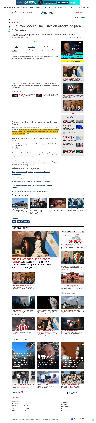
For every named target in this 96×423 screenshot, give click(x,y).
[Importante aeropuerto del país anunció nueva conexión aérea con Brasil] (20, 207)
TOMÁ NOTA (15, 206)
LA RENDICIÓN (66, 120)
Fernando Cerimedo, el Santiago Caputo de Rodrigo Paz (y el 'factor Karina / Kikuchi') (47, 362)
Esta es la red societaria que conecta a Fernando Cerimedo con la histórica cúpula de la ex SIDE (23, 288)
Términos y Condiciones (16, 417)
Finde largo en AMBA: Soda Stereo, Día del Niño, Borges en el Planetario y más (76, 210)
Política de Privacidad (24, 417)
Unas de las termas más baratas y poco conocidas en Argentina (31, 182)
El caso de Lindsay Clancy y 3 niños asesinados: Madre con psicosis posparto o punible (73, 362)
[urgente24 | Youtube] (82, 17)
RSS (62, 408)
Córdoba (14, 51)
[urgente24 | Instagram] (79, 17)
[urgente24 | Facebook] (75, 17)
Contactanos (64, 404)
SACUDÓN (65, 143)
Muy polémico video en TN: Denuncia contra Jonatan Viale (69, 152)
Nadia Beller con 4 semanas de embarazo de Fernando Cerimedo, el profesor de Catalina (48, 386)
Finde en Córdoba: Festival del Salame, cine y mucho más (57, 210)
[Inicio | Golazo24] (84, 17)
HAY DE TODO (34, 206)
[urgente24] (17, 394)
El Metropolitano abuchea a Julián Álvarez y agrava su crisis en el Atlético (22, 332)
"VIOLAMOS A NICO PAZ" (69, 150)
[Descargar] (9, 29)
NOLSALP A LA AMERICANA (44, 310)
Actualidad (17, 7)
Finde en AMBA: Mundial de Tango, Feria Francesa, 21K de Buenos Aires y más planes (27, 95)
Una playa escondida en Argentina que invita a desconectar (30, 191)
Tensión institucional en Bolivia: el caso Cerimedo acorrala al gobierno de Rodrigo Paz (71, 267)
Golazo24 (73, 7)
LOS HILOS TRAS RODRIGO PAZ (20, 286)
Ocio (44, 7)
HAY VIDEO (15, 331)
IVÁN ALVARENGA (71, 132)
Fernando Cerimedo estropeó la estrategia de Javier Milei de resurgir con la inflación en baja (72, 247)
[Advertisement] (35, 70)
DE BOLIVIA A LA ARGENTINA (45, 357)
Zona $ (67, 7)
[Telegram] (9, 27)
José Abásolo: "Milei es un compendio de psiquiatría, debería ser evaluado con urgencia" (32, 264)
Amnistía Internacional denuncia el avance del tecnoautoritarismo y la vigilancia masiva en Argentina (23, 312)
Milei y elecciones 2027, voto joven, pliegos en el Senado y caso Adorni (72, 288)
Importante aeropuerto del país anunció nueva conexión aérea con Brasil (20, 210)
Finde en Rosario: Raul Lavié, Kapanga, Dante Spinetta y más (50, 95)
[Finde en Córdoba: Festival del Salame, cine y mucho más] (57, 207)
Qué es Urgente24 (65, 406)
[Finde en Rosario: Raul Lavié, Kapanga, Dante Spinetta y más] (39, 96)
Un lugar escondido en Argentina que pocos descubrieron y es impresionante (31, 173)
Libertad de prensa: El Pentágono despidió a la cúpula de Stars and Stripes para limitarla (48, 311)
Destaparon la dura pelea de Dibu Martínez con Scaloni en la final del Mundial (69, 128)
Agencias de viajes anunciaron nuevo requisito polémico (29, 178)
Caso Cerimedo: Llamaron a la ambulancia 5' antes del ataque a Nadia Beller (23, 386)
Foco (49, 7)
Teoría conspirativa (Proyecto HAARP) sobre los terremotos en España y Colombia (72, 386)
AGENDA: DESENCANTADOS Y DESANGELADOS (69, 286)
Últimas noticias (8, 7)
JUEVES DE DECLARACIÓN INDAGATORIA (23, 385)
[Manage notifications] (93, 420)
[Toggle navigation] (12, 13)
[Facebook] (9, 20)
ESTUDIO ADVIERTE (67, 136)
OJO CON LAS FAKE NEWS (68, 385)
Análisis (38, 7)
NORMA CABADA (70, 293)
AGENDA (52, 206)
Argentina (31, 47)
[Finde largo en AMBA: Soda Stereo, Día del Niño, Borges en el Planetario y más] (76, 207)
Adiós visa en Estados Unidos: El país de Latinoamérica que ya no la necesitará (32, 187)
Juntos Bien (81, 7)
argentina (26, 221)
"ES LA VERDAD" (67, 126)
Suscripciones (64, 402)
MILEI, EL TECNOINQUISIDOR (20, 310)
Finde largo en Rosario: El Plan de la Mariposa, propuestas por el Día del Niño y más (37, 211)
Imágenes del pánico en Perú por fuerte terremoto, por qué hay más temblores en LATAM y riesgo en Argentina (23, 361)
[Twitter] (9, 22)
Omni (54, 7)
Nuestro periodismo (65, 411)
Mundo (25, 7)
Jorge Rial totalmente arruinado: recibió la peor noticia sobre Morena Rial (69, 145)
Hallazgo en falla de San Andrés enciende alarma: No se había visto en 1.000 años (69, 139)
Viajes (89, 7)
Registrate (78, 13)
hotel (16, 47)
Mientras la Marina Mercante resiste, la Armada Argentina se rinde (69, 121)
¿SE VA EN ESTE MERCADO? (69, 331)
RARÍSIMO (40, 385)
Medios (32, 7)
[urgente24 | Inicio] (83, 413)
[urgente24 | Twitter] (77, 17)
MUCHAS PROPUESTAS (73, 206)
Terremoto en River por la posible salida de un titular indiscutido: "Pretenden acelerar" (72, 332)
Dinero (60, 7)
